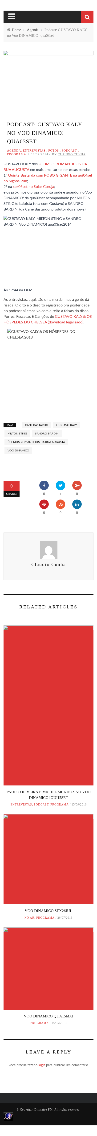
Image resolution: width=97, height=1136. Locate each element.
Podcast (69, 150)
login (41, 1065)
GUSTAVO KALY (66, 425)
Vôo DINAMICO (18, 450)
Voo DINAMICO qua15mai (48, 1016)
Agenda (14, 150)
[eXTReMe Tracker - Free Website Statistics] (8, 1116)
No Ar (29, 917)
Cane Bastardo (36, 425)
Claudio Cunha (71, 154)
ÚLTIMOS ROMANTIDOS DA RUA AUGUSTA (36, 442)
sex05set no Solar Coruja (33, 187)
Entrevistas (34, 150)
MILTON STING (17, 433)
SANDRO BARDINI (47, 433)
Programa (16, 154)
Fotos (53, 150)
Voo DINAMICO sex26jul (48, 911)
